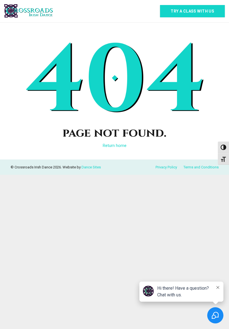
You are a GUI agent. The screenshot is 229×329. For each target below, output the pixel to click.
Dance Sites (91, 167)
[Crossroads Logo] (28, 11)
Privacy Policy (166, 167)
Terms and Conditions (201, 167)
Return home (115, 145)
